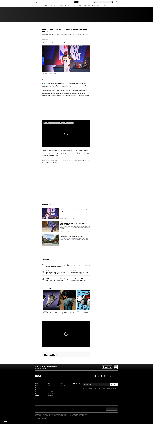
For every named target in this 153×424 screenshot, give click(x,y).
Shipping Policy (51, 389)
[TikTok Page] (114, 376)
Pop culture (38, 389)
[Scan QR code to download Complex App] (116, 367)
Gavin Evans (62, 231)
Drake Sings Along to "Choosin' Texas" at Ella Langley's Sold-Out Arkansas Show (55, 273)
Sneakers (45, 311)
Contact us (62, 385)
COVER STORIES (86, 5)
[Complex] (76, 2)
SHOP (45, 5)
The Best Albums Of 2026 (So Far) (83, 312)
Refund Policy (51, 391)
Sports (61, 208)
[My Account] (115, 2)
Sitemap (88, 408)
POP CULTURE (73, 5)
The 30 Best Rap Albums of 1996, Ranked (80, 265)
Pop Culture (73, 270)
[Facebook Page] (95, 376)
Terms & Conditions (39, 408)
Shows (36, 397)
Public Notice (71, 408)
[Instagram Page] (104, 376)
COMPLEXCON (105, 5)
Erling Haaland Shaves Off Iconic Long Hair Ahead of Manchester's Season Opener (79, 279)
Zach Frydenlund (63, 245)
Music (47, 263)
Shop (49, 383)
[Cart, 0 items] (117, 2)
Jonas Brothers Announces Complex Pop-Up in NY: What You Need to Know (55, 266)
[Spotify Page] (117, 376)
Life (43, 26)
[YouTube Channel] (107, 376)
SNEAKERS (56, 5)
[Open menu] (36, 2)
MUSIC (61, 5)
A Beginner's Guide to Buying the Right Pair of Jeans (67, 313)
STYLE (50, 5)
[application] (66, 133)
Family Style (38, 402)
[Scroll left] (43, 300)
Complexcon (38, 399)
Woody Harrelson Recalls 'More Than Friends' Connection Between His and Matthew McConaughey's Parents (79, 273)
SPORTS (67, 5)
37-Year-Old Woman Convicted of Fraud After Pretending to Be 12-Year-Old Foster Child (55, 279)
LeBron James (59, 78)
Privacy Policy (102, 388)
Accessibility (80, 408)
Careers (61, 383)
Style (61, 311)
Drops (49, 385)
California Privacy (61, 408)
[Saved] (113, 2)
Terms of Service (110, 388)
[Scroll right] (89, 300)
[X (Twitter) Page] (98, 376)
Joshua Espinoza (63, 218)
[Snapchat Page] (110, 376)
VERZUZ (93, 5)
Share (60, 42)
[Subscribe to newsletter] (114, 384)
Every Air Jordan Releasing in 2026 (50, 312)
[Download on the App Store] (107, 367)
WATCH (98, 5)
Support (49, 387)
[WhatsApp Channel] (101, 376)
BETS (80, 5)
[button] (112, 409)
